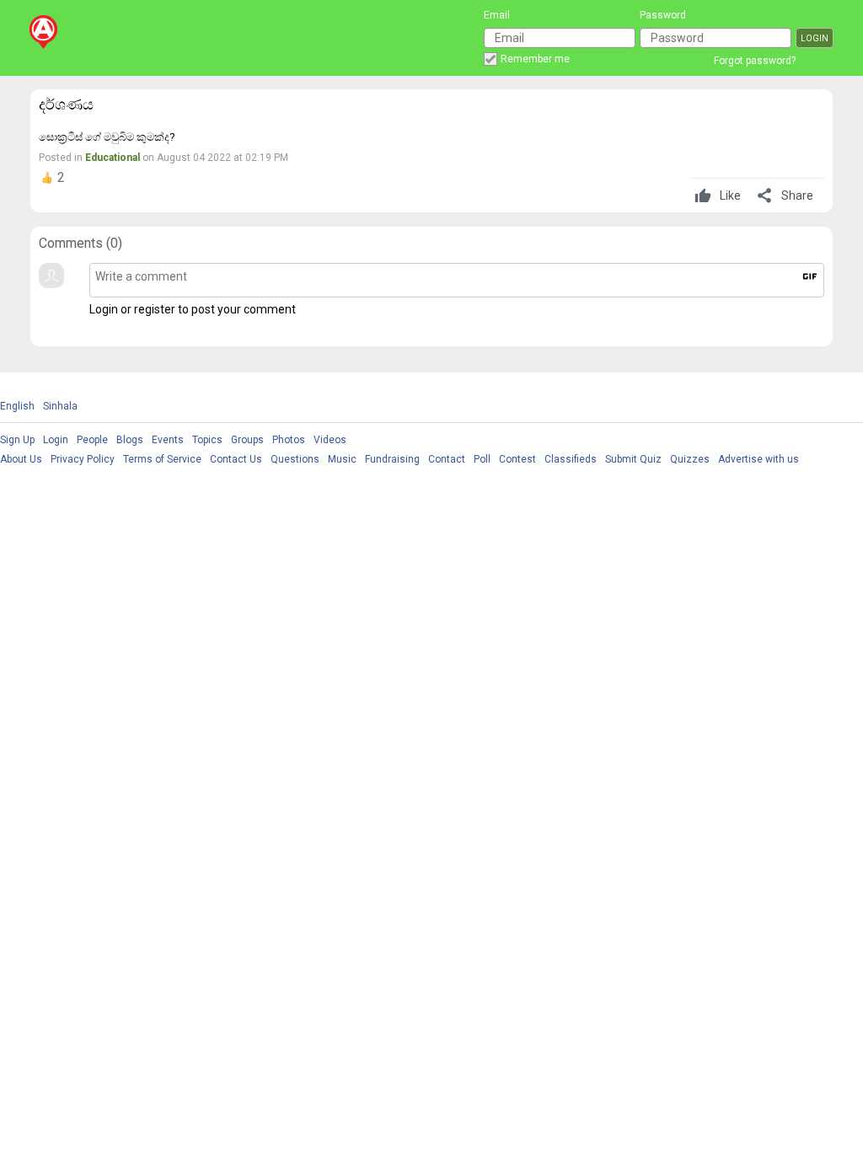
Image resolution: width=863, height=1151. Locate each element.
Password (663, 15)
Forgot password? (755, 61)
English (17, 406)
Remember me (535, 59)
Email (497, 15)
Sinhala (60, 406)
